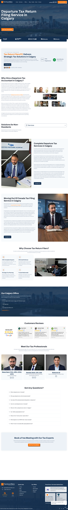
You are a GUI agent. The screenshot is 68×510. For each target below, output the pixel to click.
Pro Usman (30, 508)
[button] (51, 267)
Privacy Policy (20, 508)
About (36, 2)
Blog (30, 2)
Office (25, 2)
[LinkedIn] (11, 378)
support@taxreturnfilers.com (7, 307)
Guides (33, 2)
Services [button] (20, 2)
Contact (39, 2)
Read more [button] (21, 337)
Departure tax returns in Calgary (17, 94)
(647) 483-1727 (53, 2)
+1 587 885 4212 (5, 304)
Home (17, 2)
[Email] (13, 378)
